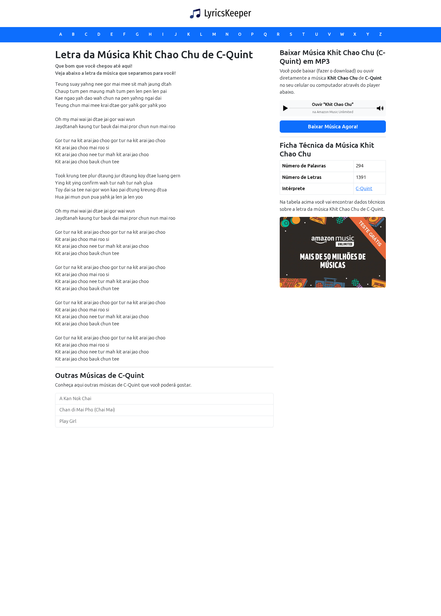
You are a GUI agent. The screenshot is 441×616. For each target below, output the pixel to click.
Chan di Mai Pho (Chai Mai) (87, 410)
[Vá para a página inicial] (220, 13)
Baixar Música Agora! (333, 127)
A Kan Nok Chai (75, 398)
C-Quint (364, 188)
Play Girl (67, 421)
